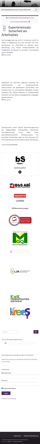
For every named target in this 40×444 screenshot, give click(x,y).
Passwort (4, 380)
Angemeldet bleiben (9, 388)
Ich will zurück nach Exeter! (19, 22)
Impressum (17, 436)
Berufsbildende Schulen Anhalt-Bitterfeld (16, 10)
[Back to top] (35, 439)
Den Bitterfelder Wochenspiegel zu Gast (21, 18)
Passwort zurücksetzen (9, 398)
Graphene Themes (17, 441)
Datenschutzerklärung (31, 436)
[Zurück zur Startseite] (20, 3)
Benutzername (6, 373)
